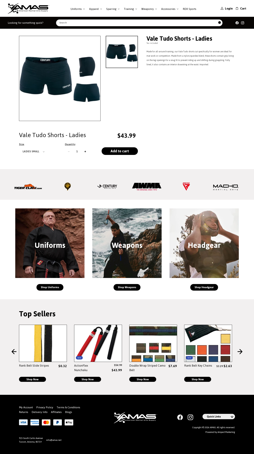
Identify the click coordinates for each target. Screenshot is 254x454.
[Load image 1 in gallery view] (122, 52)
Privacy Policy (44, 407)
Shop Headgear (204, 287)
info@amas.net (54, 440)
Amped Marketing (226, 432)
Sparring (111, 9)
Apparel (94, 9)
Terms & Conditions (68, 407)
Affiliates (56, 412)
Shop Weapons (127, 287)
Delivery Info (40, 412)
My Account (26, 407)
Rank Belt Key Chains (198, 365)
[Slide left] (14, 352)
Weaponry (147, 9)
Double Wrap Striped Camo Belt (147, 367)
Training (129, 9)
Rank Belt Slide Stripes (34, 365)
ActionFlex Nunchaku (81, 367)
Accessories (168, 9)
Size (21, 144)
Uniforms (76, 9)
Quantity (70, 144)
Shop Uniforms (50, 287)
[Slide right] (240, 352)
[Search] (219, 22)
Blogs (68, 412)
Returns (23, 412)
